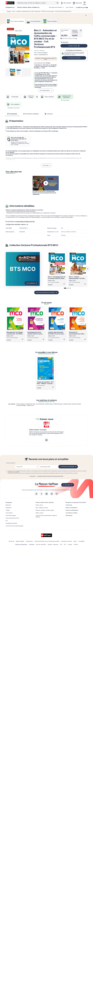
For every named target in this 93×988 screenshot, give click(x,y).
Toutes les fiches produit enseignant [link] (14, 525)
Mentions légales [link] (20, 541)
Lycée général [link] (9, 512)
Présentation (13, 114)
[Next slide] (87, 269)
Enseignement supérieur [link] (11, 523)
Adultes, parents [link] (39, 512)
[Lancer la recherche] (57, 3)
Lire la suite (46, 165)
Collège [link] (7, 510)
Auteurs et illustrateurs (71, 507)
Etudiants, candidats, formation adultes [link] (45, 510)
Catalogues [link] (32, 544)
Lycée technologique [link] (11, 515)
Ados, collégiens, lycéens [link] (42, 507)
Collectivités (69, 505)
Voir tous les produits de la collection (45, 292)
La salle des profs (81, 7)
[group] (12, 72)
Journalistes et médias (71, 512)
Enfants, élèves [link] (39, 505)
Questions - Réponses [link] (53, 544)
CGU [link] (61, 544)
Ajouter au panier (72, 46)
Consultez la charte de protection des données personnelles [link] (50, 476)
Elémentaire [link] (8, 507)
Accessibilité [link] (81, 541)
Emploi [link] (75, 541)
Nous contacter (69, 7)
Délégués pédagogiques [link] (21, 544)
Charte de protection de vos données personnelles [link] (47, 541)
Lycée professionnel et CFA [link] (12, 518)
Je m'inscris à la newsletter (67, 466)
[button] (18, 48)
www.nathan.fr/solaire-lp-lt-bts (25, 221)
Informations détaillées (32, 114)
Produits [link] (76, 544)
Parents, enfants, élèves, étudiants (45, 502)
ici (27, 224)
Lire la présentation (45, 90)
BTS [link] (7, 520)
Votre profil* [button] (19, 466)
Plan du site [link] (11, 541)
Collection (50, 114)
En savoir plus (66, 100)
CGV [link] (65, 544)
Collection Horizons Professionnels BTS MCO (45, 59)
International (69, 515)
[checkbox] (6, 471)
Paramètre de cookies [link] (66, 541)
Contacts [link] (70, 544)
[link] (46, 440)
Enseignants (9, 502)
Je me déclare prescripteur (74, 57)
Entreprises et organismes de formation (76, 502)
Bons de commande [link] (41, 544)
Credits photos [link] (29, 541)
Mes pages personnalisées (55, 7)
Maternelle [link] (8, 505)
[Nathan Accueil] (10, 3)
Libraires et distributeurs (72, 510)
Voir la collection (30, 283)
